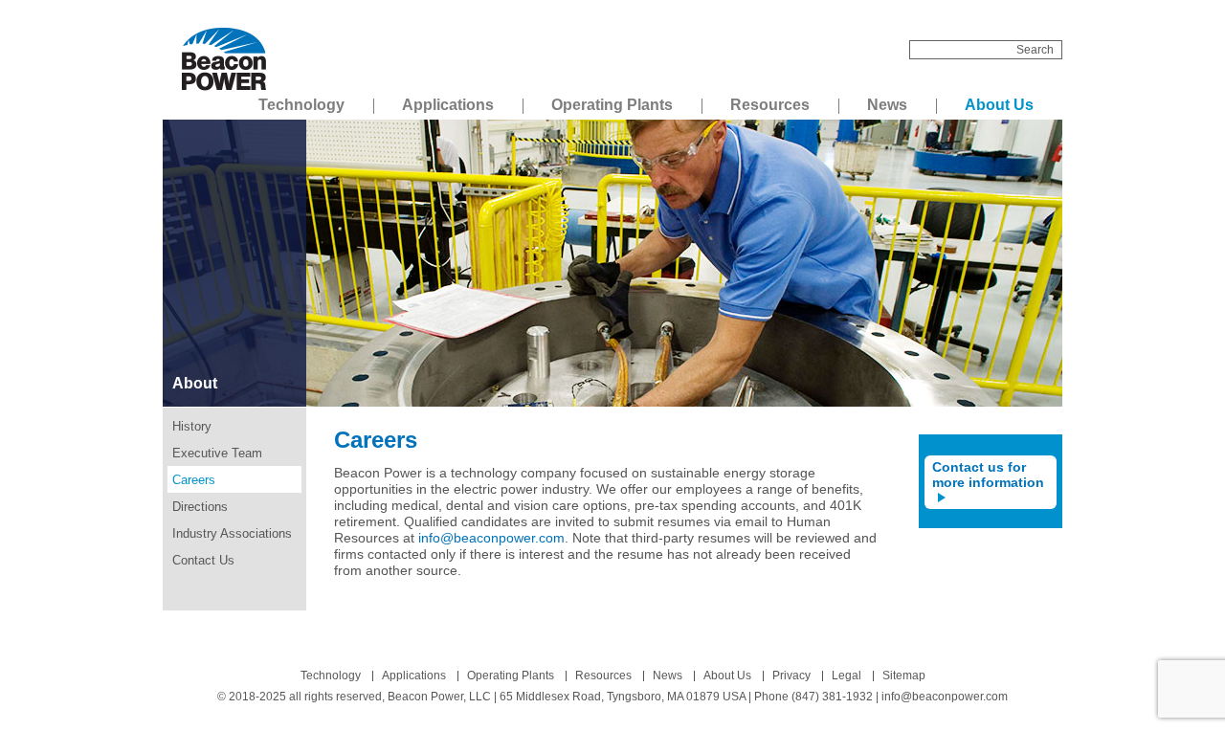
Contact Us (203, 560)
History (192, 426)
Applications (448, 105)
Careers (193, 480)
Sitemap (903, 675)
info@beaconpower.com (491, 537)
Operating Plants (612, 105)
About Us (999, 105)
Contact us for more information (988, 474)
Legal (846, 675)
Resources (770, 105)
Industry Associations (232, 533)
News (887, 105)
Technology (301, 105)
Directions (200, 506)
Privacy (791, 675)
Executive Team (217, 453)
